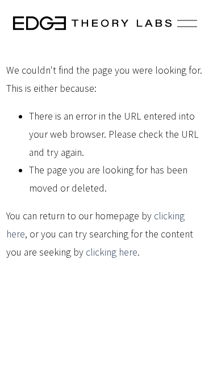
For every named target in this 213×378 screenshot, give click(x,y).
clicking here (111, 252)
